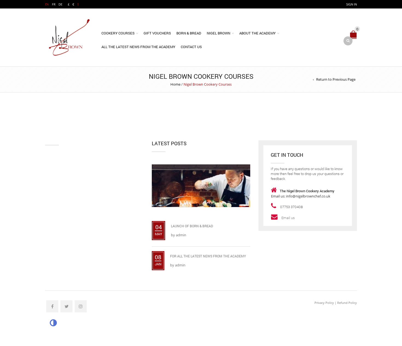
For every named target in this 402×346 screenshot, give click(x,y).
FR (54, 4)
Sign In (351, 4)
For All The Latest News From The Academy (208, 256)
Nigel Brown (218, 33)
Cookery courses (118, 33)
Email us (288, 217)
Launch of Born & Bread (192, 226)
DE (60, 4)
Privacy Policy (324, 303)
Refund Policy (347, 303)
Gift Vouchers (157, 33)
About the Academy (257, 33)
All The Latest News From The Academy (138, 46)
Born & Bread (188, 33)
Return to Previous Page (336, 79)
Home (175, 84)
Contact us (191, 46)
